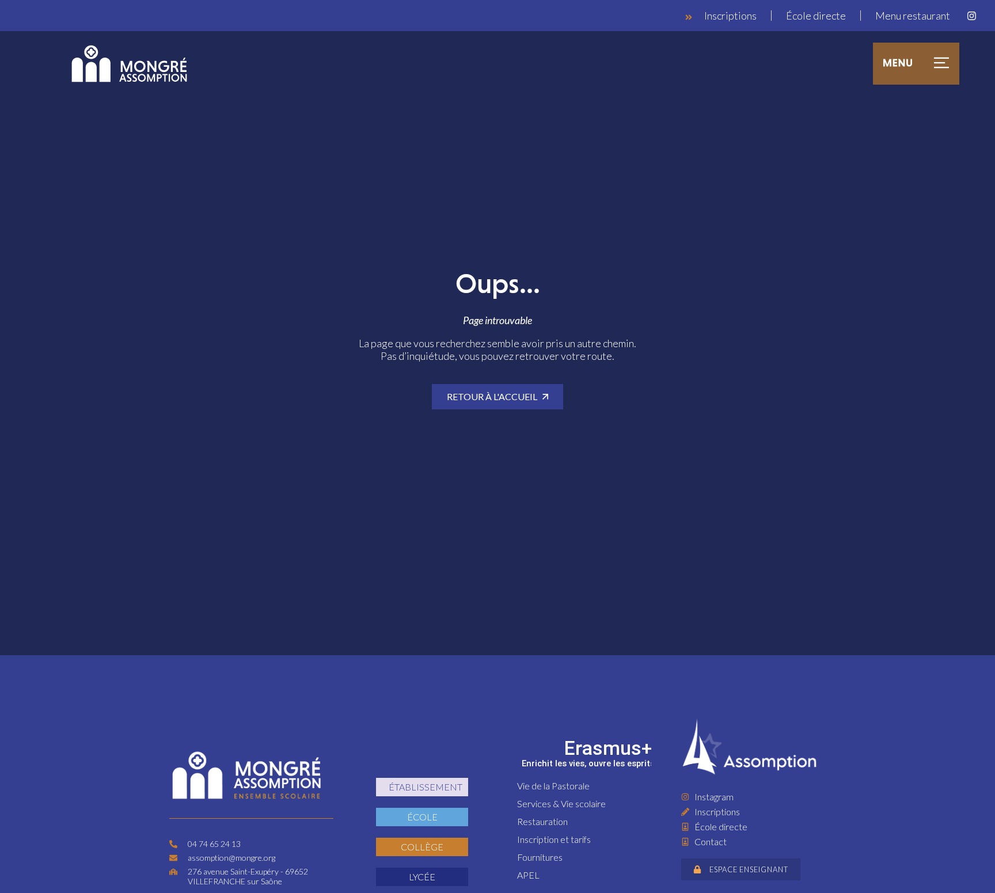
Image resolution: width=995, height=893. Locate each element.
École (422, 816)
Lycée (422, 876)
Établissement (425, 786)
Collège (422, 846)
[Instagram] (971, 15)
